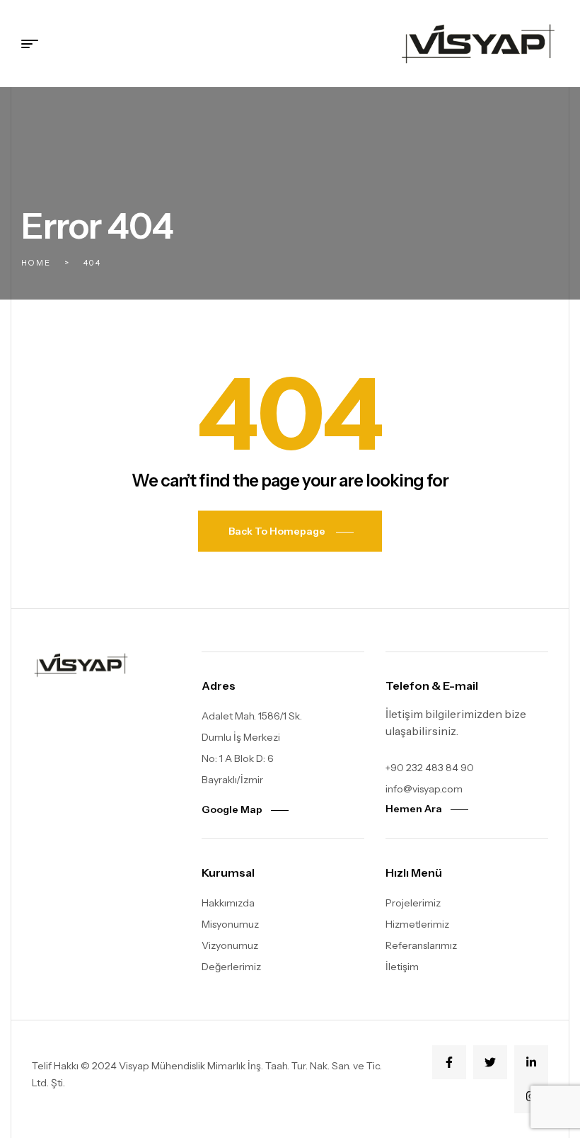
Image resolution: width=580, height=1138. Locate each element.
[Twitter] (490, 1062)
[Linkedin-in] (531, 1062)
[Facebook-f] (449, 1062)
